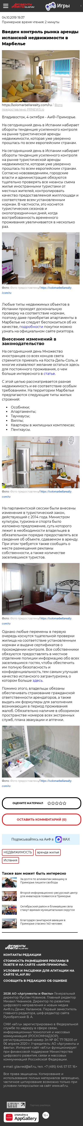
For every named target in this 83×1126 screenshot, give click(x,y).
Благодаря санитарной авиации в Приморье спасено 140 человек (42, 922)
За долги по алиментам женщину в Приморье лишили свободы (43, 880)
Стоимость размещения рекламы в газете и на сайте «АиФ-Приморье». (36, 963)
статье (49, 374)
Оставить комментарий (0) (41, 819)
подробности (31, 327)
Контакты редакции (22, 955)
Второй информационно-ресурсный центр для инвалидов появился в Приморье (48, 894)
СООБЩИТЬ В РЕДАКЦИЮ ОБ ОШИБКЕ (35, 981)
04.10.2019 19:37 (13, 18)
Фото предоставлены (24, 287)
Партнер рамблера (40, 1105)
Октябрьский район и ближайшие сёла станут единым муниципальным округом (47, 908)
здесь (38, 681)
